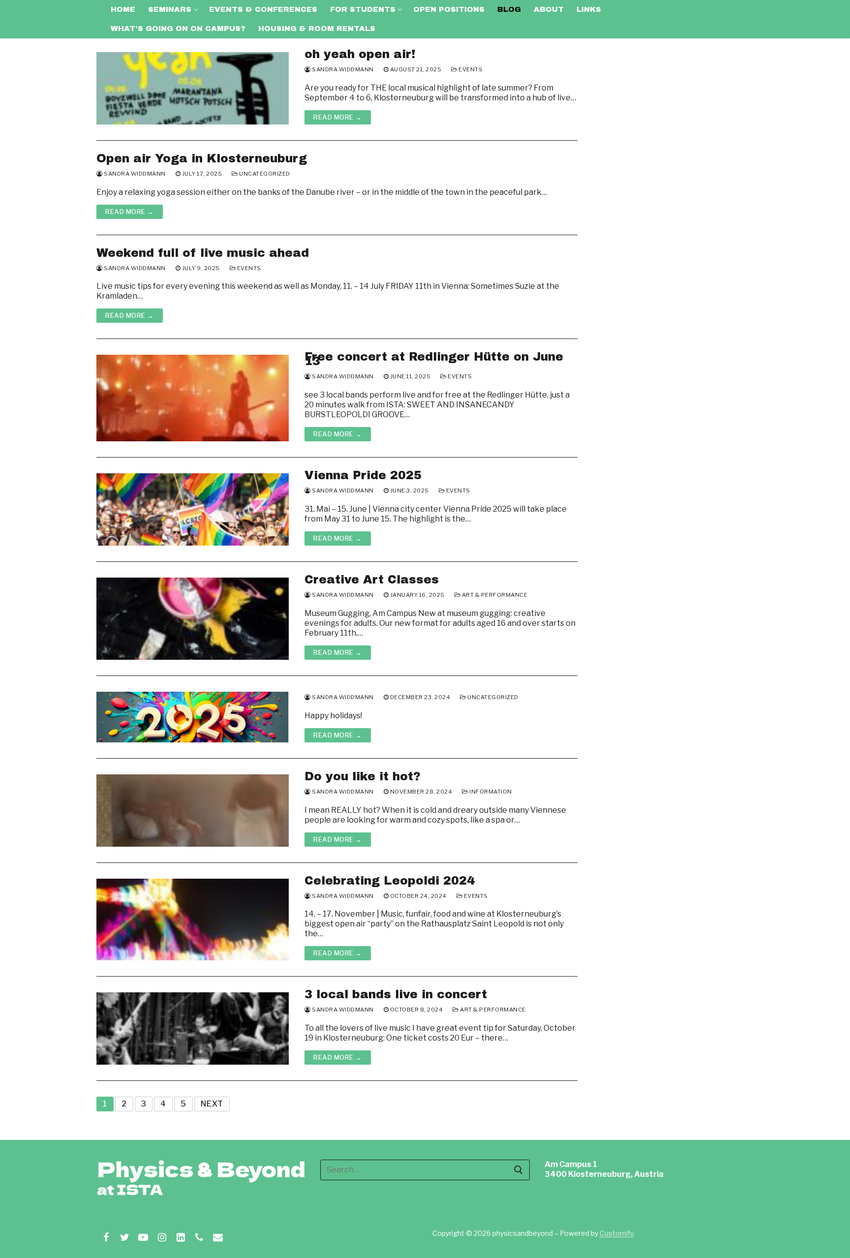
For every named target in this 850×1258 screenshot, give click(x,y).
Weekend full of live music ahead (202, 253)
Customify (616, 1233)
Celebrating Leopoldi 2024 (389, 881)
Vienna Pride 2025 (363, 475)
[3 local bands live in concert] (192, 1028)
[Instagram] (162, 1237)
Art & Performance (493, 594)
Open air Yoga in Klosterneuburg (201, 158)
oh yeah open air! (359, 54)
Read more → (337, 117)
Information (490, 791)
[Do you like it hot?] (192, 810)
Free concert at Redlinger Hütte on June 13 (433, 359)
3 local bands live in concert (395, 994)
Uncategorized (264, 173)
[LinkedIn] (180, 1237)
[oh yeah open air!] (192, 88)
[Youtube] (143, 1237)
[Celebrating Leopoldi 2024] (192, 920)
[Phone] (199, 1237)
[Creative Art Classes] (192, 619)
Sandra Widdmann (342, 69)
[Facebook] (106, 1237)
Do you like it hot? (362, 776)
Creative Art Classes (371, 580)
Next (212, 1103)
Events (470, 69)
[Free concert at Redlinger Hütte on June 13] (192, 398)
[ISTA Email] (218, 1237)
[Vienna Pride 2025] (192, 509)
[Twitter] (124, 1237)
